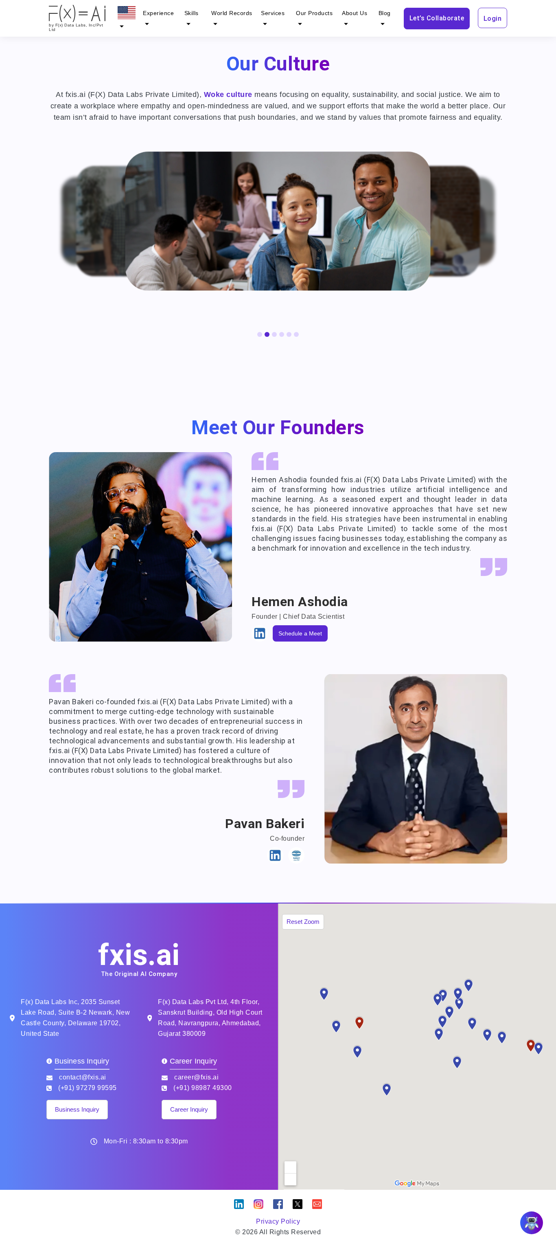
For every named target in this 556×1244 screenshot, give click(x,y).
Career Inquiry (189, 1109)
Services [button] (273, 13)
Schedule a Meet (300, 633)
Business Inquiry (77, 1109)
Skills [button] (191, 13)
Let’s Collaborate (436, 18)
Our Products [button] (314, 13)
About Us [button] (354, 13)
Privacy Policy (278, 1221)
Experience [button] (158, 13)
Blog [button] (385, 13)
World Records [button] (231, 13)
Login (493, 18)
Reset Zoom (303, 921)
